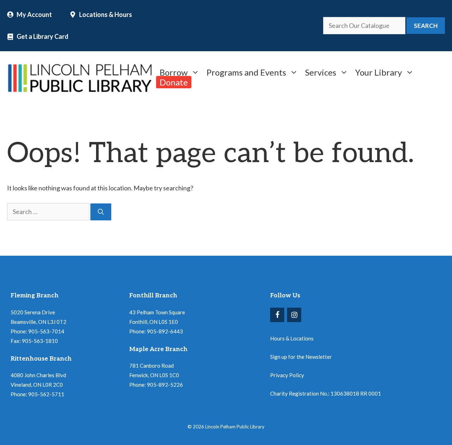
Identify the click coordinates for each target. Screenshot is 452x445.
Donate (174, 82)
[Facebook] (277, 315)
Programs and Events (246, 71)
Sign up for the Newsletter (301, 357)
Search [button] (426, 25)
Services (320, 71)
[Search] (100, 211)
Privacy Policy (287, 375)
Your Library (378, 71)
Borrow (174, 71)
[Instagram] (294, 315)
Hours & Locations (292, 338)
